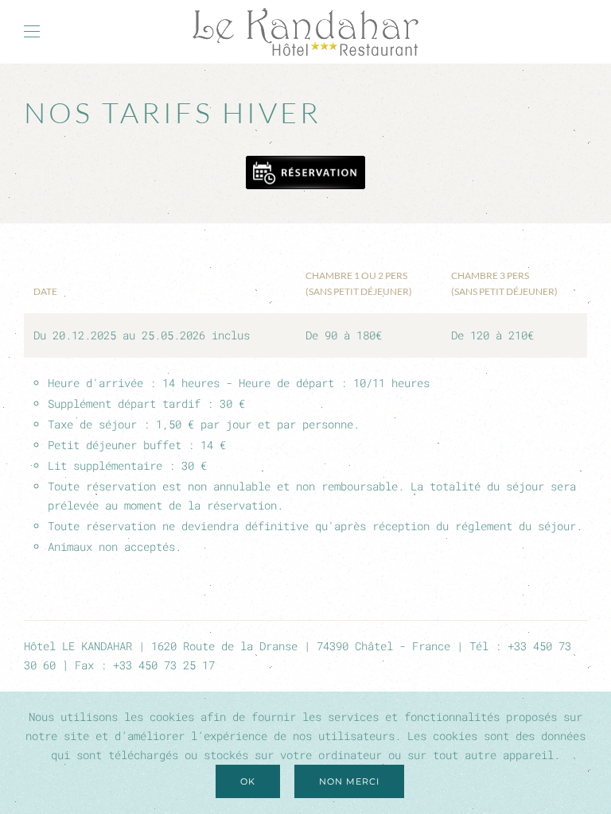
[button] (32, 32)
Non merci (349, 781)
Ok (247, 781)
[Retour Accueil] (305, 32)
